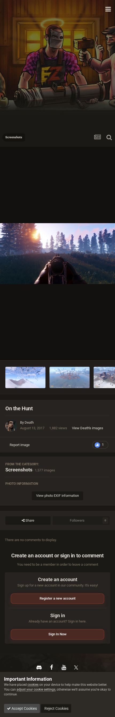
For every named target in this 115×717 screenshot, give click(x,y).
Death (29, 422)
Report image (20, 445)
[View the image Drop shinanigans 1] (25, 377)
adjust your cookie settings (36, 689)
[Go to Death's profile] (11, 426)
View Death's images (87, 428)
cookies (33, 685)
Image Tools (93, 351)
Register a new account (57, 598)
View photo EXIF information (57, 496)
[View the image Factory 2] (69, 377)
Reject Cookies (56, 708)
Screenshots (18, 469)
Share (29, 520)
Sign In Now (57, 634)
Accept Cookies (24, 708)
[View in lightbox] (57, 253)
